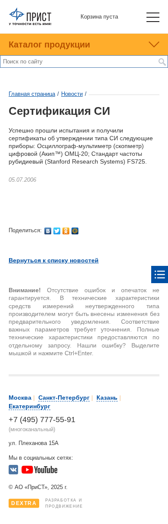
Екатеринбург (29, 406)
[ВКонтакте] (48, 231)
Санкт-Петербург (64, 397)
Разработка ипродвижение (47, 503)
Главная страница (32, 94)
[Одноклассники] (66, 231)
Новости (72, 94)
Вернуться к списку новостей (54, 260)
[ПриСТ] (30, 23)
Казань (107, 397)
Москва (20, 397)
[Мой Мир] (75, 231)
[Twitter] (57, 231)
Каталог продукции (49, 44)
